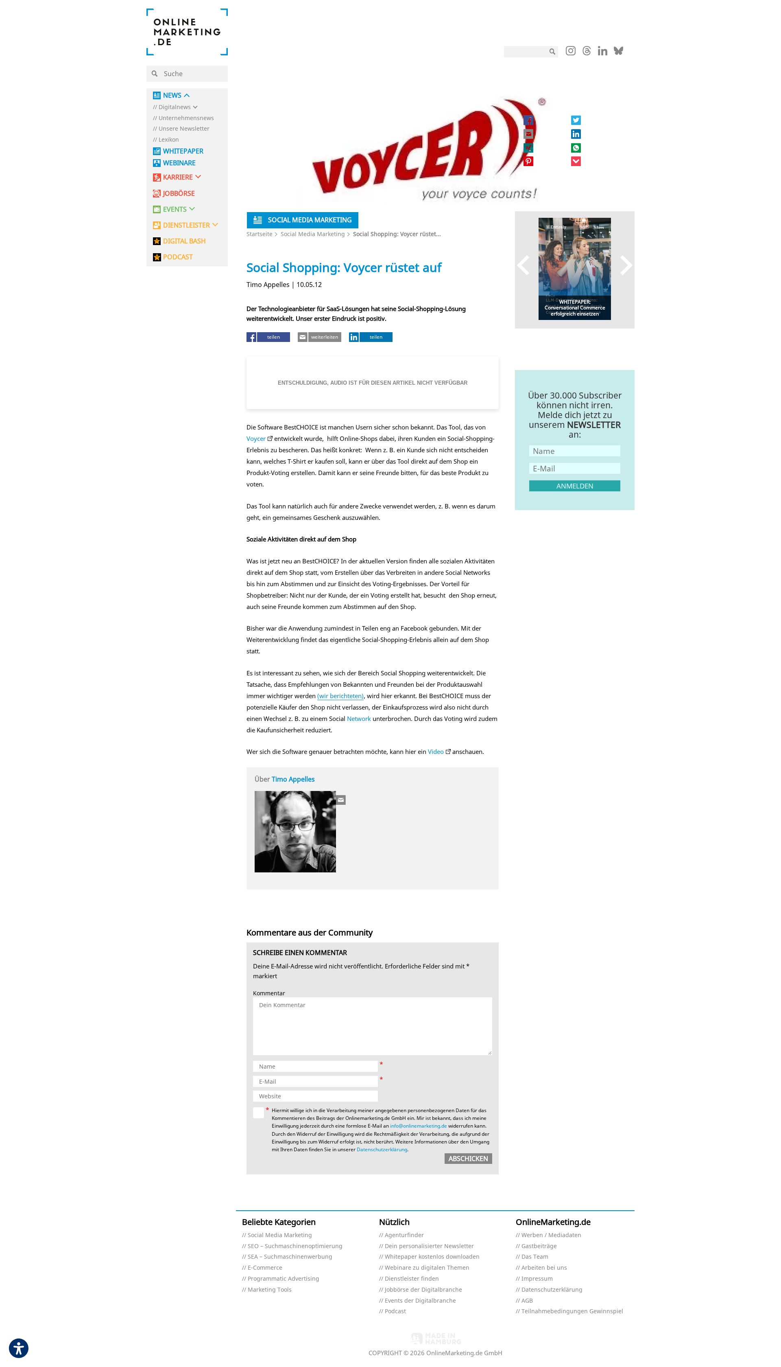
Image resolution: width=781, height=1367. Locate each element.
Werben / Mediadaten (551, 1235)
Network (359, 718)
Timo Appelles (293, 779)
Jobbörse (179, 193)
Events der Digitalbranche (420, 1300)
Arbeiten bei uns (544, 1267)
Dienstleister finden (412, 1278)
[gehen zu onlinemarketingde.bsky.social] (618, 52)
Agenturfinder (404, 1235)
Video (436, 751)
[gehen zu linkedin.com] (602, 52)
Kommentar (269, 993)
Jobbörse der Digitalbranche (423, 1289)
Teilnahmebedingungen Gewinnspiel (572, 1311)
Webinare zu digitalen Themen (427, 1267)
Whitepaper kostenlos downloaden (432, 1256)
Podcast (395, 1311)
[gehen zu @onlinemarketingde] (586, 52)
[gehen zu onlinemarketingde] (571, 52)
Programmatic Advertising (283, 1278)
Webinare (179, 163)
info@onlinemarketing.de (418, 1125)
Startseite (260, 234)
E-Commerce (265, 1267)
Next (623, 265)
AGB (527, 1300)
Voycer (256, 438)
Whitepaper (183, 151)
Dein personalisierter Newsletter (429, 1246)
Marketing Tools (270, 1289)
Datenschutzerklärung (382, 1149)
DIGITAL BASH (184, 241)
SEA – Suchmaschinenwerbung (290, 1256)
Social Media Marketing (313, 234)
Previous (527, 265)
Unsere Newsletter (184, 128)
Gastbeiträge (539, 1246)
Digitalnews (175, 107)
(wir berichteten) (340, 696)
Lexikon (169, 139)
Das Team (534, 1256)
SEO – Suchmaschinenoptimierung (295, 1246)
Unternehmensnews (186, 118)
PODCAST (178, 257)
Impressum (537, 1278)
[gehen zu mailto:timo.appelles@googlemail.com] (341, 800)
